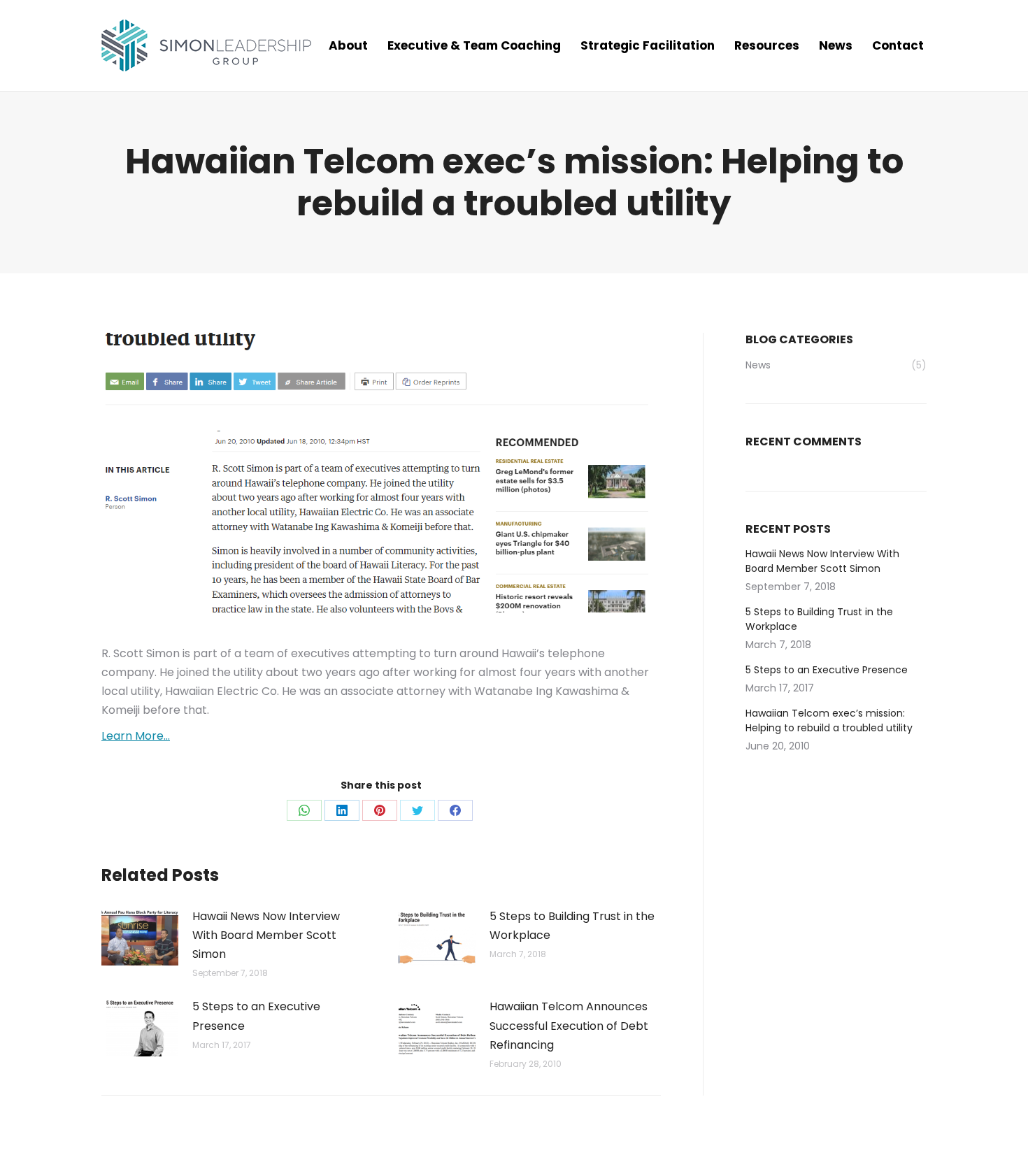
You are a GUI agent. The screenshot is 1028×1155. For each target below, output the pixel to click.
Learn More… (135, 736)
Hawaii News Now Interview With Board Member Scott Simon (266, 935)
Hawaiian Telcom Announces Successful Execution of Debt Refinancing (569, 1025)
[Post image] (139, 938)
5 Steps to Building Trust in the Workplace (572, 925)
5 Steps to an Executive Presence (256, 1015)
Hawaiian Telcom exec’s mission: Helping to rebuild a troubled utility (829, 720)
